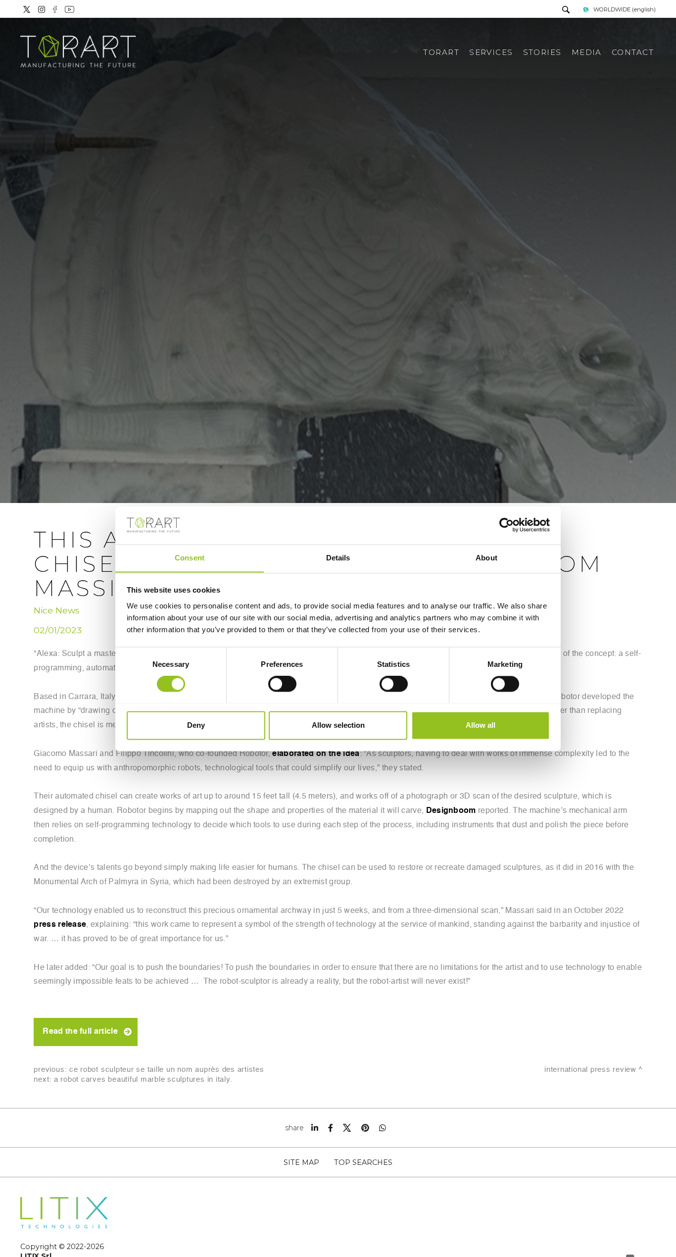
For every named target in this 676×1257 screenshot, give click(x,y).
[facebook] (330, 1128)
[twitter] (347, 1128)
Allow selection (338, 725)
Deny (196, 725)
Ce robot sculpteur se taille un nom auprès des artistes (166, 1069)
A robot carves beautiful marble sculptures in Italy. (143, 1079)
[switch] (282, 684)
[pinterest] (365, 1128)
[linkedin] (314, 1128)
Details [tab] (338, 557)
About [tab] (486, 557)
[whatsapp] (382, 1128)
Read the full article (80, 1032)
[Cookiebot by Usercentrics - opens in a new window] (506, 524)
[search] (566, 10)
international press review (590, 1069)
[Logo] (78, 52)
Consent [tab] (189, 557)
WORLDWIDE (624, 9)
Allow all (480, 725)
